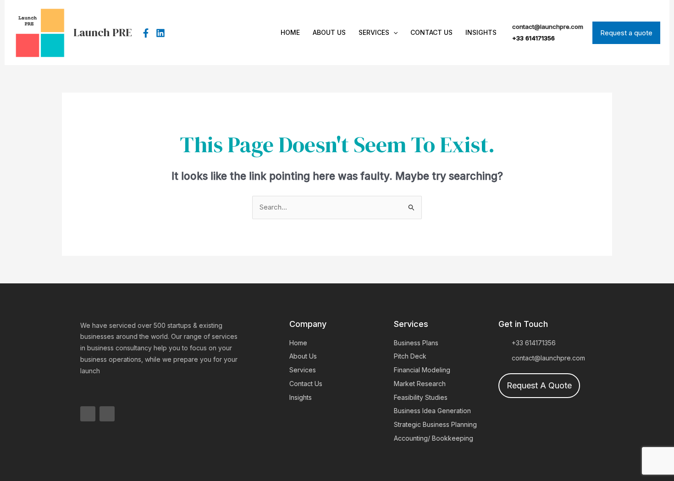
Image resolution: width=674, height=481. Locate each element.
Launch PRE (102, 32)
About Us (329, 32)
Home (290, 32)
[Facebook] (145, 33)
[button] (393, 32)
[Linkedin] (160, 33)
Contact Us (431, 32)
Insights (481, 32)
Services (374, 32)
